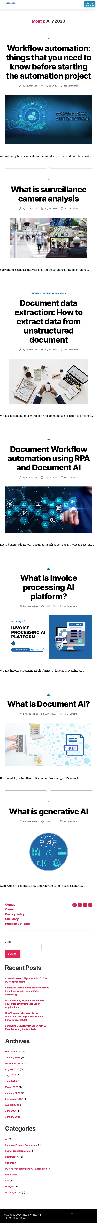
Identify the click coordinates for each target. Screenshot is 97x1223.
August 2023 (12, 1069)
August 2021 (12, 1105)
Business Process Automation (48, 293)
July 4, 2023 (50, 714)
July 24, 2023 (50, 349)
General (9, 1162)
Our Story (12, 919)
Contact (10, 904)
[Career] (80, 905)
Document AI (12, 1157)
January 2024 (12, 1057)
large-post (11, 1174)
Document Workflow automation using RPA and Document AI (48, 458)
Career (10, 909)
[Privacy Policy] (85, 905)
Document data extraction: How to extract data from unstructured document (48, 321)
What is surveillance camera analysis (48, 193)
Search (8, 942)
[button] (89, 4)
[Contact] (74, 905)
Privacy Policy (15, 914)
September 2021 (14, 1099)
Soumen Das (31, 85)
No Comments (71, 85)
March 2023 (11, 1087)
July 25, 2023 (50, 208)
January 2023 (12, 1093)
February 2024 (13, 1051)
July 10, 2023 (50, 477)
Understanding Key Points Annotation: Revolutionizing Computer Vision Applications (25, 1004)
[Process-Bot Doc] (90, 905)
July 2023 (10, 1075)
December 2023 (14, 1063)
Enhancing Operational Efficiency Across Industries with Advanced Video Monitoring (27, 991)
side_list (9, 1186)
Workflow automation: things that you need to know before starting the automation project (48, 62)
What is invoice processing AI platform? (48, 587)
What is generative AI (48, 811)
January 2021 (12, 1116)
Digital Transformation (17, 1151)
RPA (48, 439)
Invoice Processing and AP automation (26, 1168)
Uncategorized (13, 1192)
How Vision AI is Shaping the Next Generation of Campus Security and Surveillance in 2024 (24, 1016)
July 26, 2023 (50, 85)
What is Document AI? (48, 704)
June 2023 (11, 1081)
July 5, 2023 (50, 606)
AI (48, 38)
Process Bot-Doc (17, 924)
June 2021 (10, 1111)
